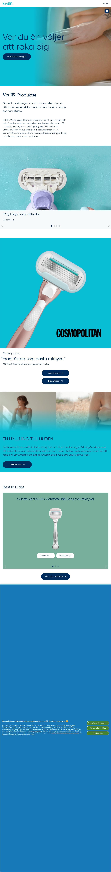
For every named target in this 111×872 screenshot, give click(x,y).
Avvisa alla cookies (98, 728)
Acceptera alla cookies (97, 723)
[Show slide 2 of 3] (55, 566)
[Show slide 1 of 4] (51, 226)
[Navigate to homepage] (7, 3)
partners (14, 725)
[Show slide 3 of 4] (56, 226)
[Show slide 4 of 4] (59, 226)
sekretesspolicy (36, 731)
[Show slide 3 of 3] (58, 566)
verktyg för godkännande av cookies (65, 733)
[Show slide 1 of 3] (53, 566)
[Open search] (104, 3)
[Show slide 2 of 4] (54, 226)
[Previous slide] (3, 226)
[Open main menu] (107, 3)
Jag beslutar (98, 733)
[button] (106, 11)
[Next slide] (108, 226)
